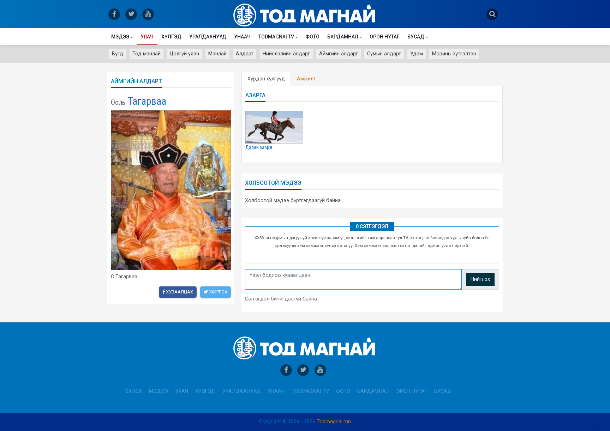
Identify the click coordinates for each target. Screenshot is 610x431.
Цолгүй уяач (184, 54)
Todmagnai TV (276, 37)
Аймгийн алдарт (338, 54)
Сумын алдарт (384, 54)
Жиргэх (217, 292)
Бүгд (117, 54)
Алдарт (244, 54)
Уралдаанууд (207, 37)
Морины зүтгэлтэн (454, 54)
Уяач (147, 37)
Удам (416, 54)
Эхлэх (133, 391)
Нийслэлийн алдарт (286, 54)
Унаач (242, 37)
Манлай (217, 54)
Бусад (415, 37)
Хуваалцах (179, 292)
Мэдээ (120, 37)
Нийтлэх (480, 279)
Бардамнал (342, 37)
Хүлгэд (171, 37)
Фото (312, 37)
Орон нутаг (385, 37)
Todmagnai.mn (334, 422)
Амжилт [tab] (306, 79)
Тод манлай (146, 54)
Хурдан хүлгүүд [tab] (266, 79)
